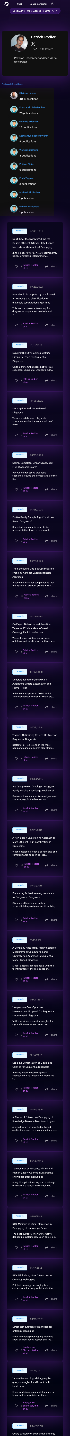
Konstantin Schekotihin (32, 107)
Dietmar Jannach (28, 93)
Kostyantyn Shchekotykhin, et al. (31, 1350)
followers (46, 49)
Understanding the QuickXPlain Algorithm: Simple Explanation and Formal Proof (31, 683)
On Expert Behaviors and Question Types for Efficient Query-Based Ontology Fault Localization (31, 628)
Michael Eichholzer (29, 192)
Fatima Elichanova (29, 206)
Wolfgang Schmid (28, 149)
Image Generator (38, 3)
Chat (19, 3)
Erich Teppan (26, 178)
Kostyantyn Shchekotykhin (33, 135)
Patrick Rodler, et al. (30, 266)
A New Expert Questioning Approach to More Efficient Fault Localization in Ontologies (33, 842)
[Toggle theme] (53, 4)
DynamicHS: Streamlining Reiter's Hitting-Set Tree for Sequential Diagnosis (31, 357)
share (54, 266)
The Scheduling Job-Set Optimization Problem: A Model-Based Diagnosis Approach (33, 573)
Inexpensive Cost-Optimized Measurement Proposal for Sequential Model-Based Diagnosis (33, 1011)
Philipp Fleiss (26, 164)
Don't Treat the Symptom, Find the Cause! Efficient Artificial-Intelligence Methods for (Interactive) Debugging (33, 243)
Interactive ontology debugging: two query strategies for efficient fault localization (32, 1382)
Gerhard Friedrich (29, 121)
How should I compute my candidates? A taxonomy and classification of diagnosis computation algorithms (33, 298)
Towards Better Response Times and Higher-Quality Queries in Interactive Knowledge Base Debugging (32, 1172)
